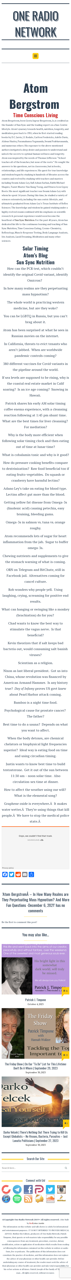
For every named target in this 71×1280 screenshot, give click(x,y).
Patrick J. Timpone (35, 1000)
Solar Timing (35, 248)
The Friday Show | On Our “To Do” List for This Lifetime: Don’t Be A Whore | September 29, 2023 (35, 1066)
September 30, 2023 (36, 1072)
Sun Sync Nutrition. (25, 220)
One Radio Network (35, 23)
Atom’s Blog (35, 255)
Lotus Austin (36, 1223)
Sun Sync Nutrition (35, 262)
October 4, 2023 (35, 1004)
